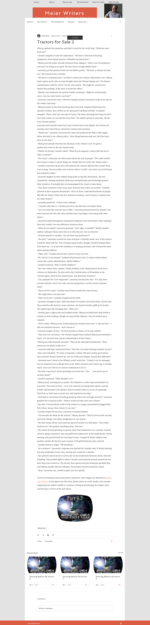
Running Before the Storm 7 (75, 578)
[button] (120, 22)
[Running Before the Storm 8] (42, 565)
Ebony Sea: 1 (83, 22)
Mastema (71, 22)
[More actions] (111, 36)
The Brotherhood (57, 22)
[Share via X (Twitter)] (43, 535)
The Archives (42, 22)
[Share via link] (53, 535)
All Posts (30, 22)
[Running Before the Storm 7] (75, 565)
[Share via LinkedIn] (48, 535)
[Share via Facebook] (38, 535)
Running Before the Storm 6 (108, 578)
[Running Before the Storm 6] (108, 565)
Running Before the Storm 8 (41, 578)
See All (120, 553)
